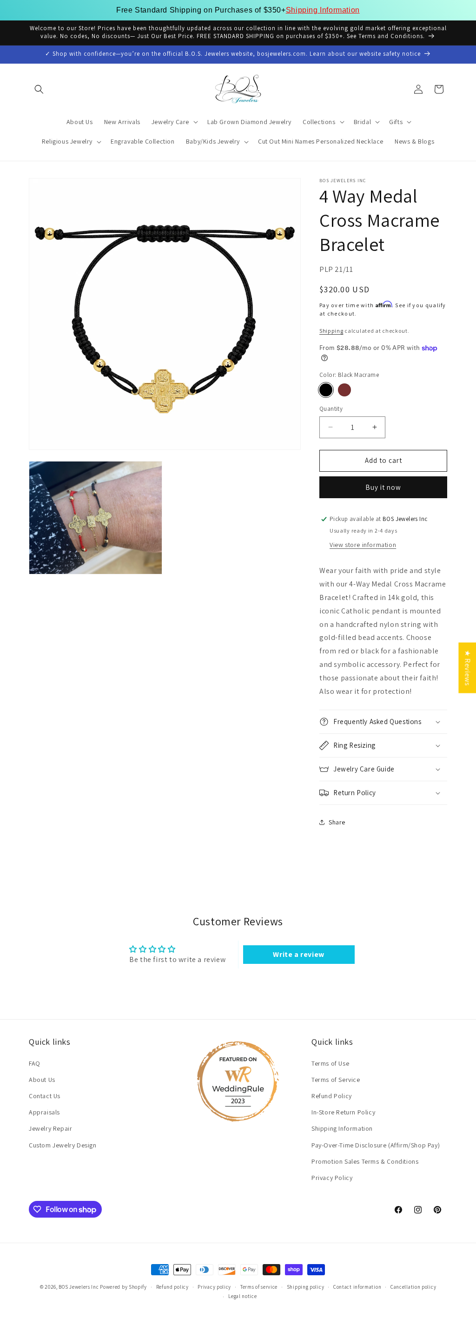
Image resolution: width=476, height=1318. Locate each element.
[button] (39, 89)
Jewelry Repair (50, 1128)
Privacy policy (214, 1287)
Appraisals (44, 1112)
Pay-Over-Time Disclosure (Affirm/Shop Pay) (375, 1145)
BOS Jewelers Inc (79, 1287)
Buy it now (383, 487)
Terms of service (259, 1287)
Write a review (298, 954)
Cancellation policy (413, 1287)
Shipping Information (323, 10)
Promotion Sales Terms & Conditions (364, 1161)
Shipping (331, 330)
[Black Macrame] (325, 389)
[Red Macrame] (344, 389)
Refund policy (172, 1287)
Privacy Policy (331, 1177)
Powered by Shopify (123, 1287)
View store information (363, 544)
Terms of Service (335, 1079)
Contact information (357, 1287)
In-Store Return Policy (343, 1112)
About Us (42, 1079)
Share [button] (337, 822)
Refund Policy (331, 1096)
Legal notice (242, 1296)
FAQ (34, 1063)
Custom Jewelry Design (63, 1145)
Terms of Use (330, 1063)
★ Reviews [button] (467, 667)
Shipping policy (305, 1287)
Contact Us (44, 1096)
